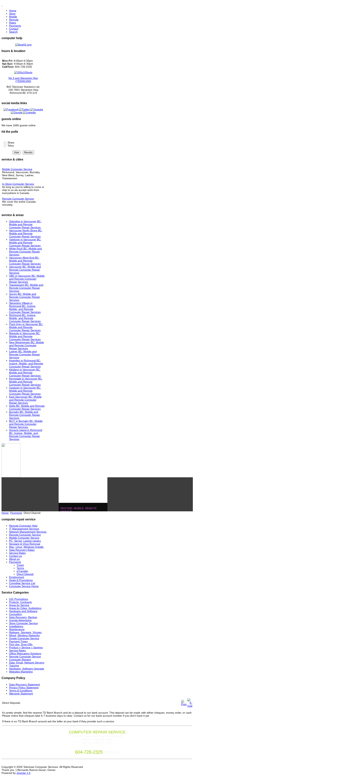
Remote (14, 19)
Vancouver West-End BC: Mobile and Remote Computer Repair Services (25, 260)
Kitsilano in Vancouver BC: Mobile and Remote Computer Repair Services (25, 372)
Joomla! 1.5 (23, 772)
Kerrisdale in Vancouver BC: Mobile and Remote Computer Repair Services (26, 381)
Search (13, 31)
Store (12, 13)
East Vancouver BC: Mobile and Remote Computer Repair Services (25, 399)
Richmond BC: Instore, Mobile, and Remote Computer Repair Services (25, 318)
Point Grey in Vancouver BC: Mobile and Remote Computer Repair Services (26, 327)
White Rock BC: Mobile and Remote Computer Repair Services (25, 251)
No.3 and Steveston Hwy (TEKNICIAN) (23, 80)
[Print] (184, 704)
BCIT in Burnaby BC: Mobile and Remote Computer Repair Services (26, 424)
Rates (12, 22)
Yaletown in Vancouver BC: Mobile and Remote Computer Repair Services (25, 242)
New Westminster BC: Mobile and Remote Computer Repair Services (26, 345)
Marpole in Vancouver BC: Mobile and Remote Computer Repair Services (25, 336)
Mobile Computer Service (17, 169)
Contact (13, 28)
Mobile (13, 16)
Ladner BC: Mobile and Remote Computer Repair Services (24, 354)
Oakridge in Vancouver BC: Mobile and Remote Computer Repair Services (25, 224)
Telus (10, 145)
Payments (15, 25)
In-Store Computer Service (18, 183)
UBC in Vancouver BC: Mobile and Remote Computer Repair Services (27, 278)
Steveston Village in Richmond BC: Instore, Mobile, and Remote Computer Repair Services (25, 308)
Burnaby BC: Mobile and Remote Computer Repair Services (24, 414)
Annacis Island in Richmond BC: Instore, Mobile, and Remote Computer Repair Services (25, 435)
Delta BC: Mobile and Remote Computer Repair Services (27, 407)
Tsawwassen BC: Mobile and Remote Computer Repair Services (26, 287)
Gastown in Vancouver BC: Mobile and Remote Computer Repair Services (25, 390)
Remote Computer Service (18, 198)
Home (12, 10)
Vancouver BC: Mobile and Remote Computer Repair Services (25, 269)
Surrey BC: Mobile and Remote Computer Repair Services (24, 297)
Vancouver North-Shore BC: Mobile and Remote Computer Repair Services (25, 233)
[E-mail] (189, 705)
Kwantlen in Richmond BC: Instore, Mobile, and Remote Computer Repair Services (26, 363)
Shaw (10, 142)
